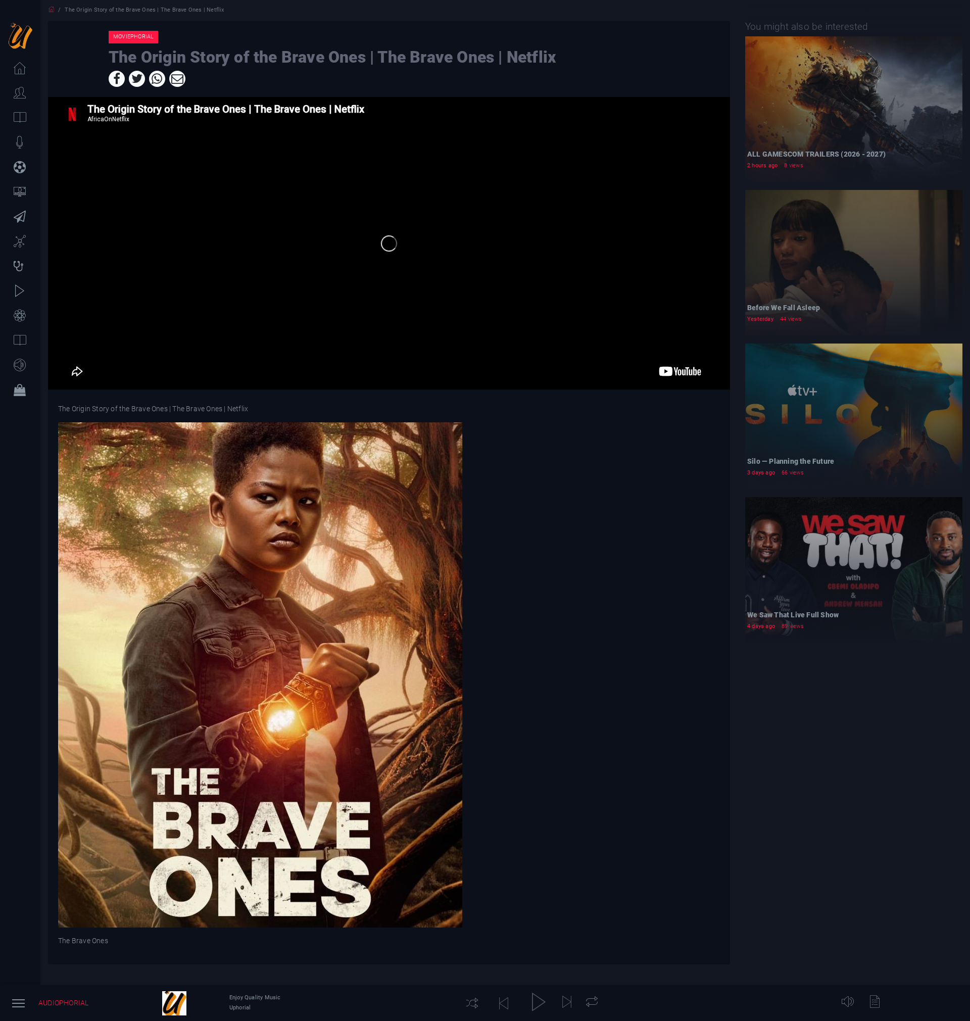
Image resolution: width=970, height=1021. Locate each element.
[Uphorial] (174, 1003)
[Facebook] (117, 79)
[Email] (177, 79)
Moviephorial (133, 36)
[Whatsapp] (157, 79)
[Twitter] (137, 79)
